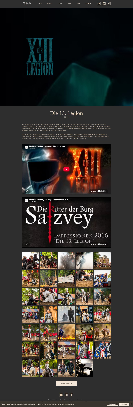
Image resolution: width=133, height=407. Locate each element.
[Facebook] (109, 4)
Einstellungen (113, 404)
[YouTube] (99, 4)
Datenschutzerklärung (68, 404)
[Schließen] (131, 404)
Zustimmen (124, 404)
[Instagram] (104, 4)
